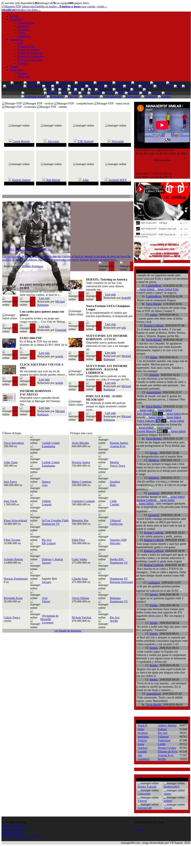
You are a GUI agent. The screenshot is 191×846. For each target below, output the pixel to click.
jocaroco (143, 732)
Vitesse (46, 601)
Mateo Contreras (81, 481)
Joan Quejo (10, 501)
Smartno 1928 (118, 539)
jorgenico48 (145, 807)
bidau (141, 729)
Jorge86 (126, 297)
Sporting (115, 481)
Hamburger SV (51, 523)
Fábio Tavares (12, 539)
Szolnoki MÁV (118, 179)
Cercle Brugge (21, 141)
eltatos (153, 357)
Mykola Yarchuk (81, 617)
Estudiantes (48, 446)
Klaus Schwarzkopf (15, 520)
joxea (141, 744)
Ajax (45, 485)
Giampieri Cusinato (83, 501)
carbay (154, 314)
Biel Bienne (53, 179)
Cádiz (113, 501)
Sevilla (114, 620)
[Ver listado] (131, 196)
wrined (168, 800)
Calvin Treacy (12, 617)
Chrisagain (144, 793)
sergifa (59, 356)
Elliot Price (78, 539)
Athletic (46, 501)
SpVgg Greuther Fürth (55, 520)
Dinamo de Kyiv (168, 751)
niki (123, 327)
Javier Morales (80, 442)
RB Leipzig (49, 543)
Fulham (162, 729)
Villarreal (115, 520)
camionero (154, 582)
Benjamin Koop (13, 598)
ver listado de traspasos (67, 630)
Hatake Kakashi (147, 786)
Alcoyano (53, 141)
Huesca (46, 481)
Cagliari (114, 504)
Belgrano (115, 598)
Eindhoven (116, 523)
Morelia (114, 462)
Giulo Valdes (79, 559)
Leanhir (142, 751)
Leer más (44, 298)
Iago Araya (10, 481)
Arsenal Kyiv (118, 446)
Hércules (115, 543)
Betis (113, 485)
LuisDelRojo (153, 285)
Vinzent (142, 740)
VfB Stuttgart (85, 141)
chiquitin (154, 374)
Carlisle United (51, 442)
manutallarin (153, 392)
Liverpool (47, 622)
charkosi (143, 747)
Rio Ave (46, 539)
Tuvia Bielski (154, 304)
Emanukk (61, 329)
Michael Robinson (32, 266)
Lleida (161, 744)
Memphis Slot (80, 520)
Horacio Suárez (81, 462)
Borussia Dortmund (121, 582)
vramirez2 (143, 759)
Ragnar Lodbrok (154, 325)
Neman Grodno (167, 747)
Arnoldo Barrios (13, 559)
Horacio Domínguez (16, 578)
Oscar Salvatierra (14, 442)
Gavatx (168, 807)
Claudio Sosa (79, 578)
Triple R (142, 725)
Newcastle (118, 141)
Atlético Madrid (167, 725)
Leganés (47, 504)
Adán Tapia (11, 462)
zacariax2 (153, 493)
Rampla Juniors (21, 179)
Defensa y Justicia (52, 559)
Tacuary (46, 562)
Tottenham (164, 740)
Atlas (85, 179)
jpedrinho (143, 736)
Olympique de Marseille (49, 617)
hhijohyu (153, 460)
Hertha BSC (117, 559)
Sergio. (154, 452)
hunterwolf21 (172, 786)
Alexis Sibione (80, 598)
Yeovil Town (117, 465)
